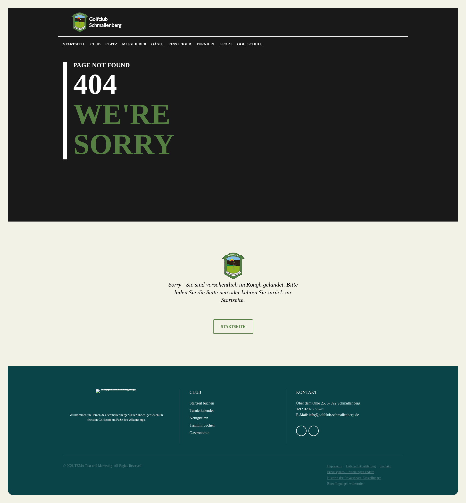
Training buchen (202, 425)
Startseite (74, 44)
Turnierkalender (202, 410)
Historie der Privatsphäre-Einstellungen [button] (354, 478)
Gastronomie (199, 433)
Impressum (334, 466)
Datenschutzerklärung (361, 466)
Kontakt (385, 466)
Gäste (157, 44)
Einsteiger (179, 44)
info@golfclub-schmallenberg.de (334, 415)
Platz (111, 44)
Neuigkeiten (199, 418)
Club (95, 44)
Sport (226, 44)
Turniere (206, 44)
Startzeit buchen (202, 403)
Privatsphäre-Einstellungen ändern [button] (350, 472)
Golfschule (250, 44)
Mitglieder (134, 44)
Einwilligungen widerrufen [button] (345, 484)
